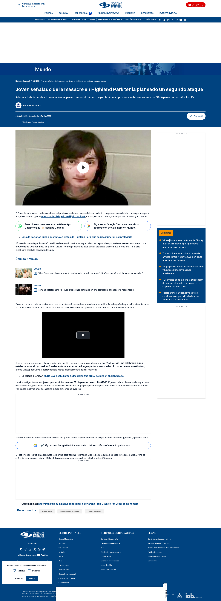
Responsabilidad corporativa (159, 543)
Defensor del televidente (110, 543)
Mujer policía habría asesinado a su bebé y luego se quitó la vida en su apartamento (183, 270)
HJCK (60, 556)
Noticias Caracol (22, 81)
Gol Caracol (63, 547)
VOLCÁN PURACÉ (133, 19)
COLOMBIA (64, 13)
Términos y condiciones (157, 556)
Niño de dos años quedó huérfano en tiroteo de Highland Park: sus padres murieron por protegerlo (76, 236)
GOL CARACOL (81, 13)
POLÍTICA (49, 13)
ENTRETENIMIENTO (168, 13)
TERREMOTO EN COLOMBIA (83, 19)
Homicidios (47, 511)
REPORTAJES (147, 13)
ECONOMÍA (130, 13)
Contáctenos (106, 556)
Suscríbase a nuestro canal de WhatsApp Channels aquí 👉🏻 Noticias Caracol (48, 226)
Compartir (196, 116)
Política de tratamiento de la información (163, 547)
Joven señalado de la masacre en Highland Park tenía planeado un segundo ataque (74, 81)
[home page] (110, 5)
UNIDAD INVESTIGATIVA (108, 13)
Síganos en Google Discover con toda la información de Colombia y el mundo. (116, 226)
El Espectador (63, 565)
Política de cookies (155, 552)
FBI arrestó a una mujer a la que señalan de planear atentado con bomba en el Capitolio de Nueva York (183, 283)
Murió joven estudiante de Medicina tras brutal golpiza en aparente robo (83, 375)
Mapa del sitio (106, 565)
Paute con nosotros (108, 569)
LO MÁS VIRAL (150, 19)
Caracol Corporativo (66, 578)
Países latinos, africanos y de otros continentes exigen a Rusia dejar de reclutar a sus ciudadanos (181, 296)
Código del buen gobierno (111, 552)
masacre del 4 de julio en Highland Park (63, 216)
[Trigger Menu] (18, 5)
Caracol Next (63, 582)
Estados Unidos (94, 511)
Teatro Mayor (63, 569)
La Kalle (61, 552)
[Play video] (83, 168)
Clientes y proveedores (110, 561)
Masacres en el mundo (69, 511)
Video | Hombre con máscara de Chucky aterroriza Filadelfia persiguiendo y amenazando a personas (183, 243)
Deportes (36, 571)
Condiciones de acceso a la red (159, 539)
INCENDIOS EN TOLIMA (58, 19)
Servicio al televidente (109, 539)
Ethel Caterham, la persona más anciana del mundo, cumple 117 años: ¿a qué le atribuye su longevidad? (90, 273)
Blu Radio (62, 543)
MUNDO (36, 81)
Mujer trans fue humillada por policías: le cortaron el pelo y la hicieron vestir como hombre (88, 503)
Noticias (21, 571)
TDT (102, 547)
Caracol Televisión (65, 539)
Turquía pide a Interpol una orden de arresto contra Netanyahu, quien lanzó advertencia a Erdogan (182, 256)
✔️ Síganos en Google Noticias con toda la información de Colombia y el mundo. (86, 445)
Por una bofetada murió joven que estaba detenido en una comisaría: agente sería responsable (86, 289)
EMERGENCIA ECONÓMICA (110, 19)
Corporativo (152, 561)
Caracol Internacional (67, 574)
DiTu (60, 561)
